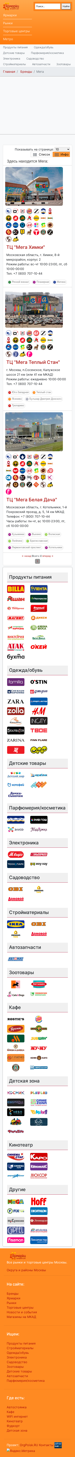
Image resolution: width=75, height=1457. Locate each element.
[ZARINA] (50, 232)
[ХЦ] (15, 749)
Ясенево (17, 398)
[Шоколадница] (50, 225)
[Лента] (38, 589)
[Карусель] (15, 627)
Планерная (43, 281)
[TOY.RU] (36, 485)
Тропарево (18, 405)
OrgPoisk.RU (29, 1445)
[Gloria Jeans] (36, 333)
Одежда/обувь (43, 47)
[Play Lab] (38, 1093)
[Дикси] (38, 618)
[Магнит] (15, 618)
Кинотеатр (15, 1421)
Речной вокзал (20, 281)
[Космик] (50, 478)
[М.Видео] (15, 218)
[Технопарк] (22, 225)
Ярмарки (10, 15)
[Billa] (15, 589)
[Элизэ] (15, 829)
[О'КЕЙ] (38, 647)
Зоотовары (63, 64)
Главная (9, 71)
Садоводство (35, 58)
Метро (8, 39)
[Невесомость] (38, 1122)
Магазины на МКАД (21, 1317)
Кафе (10, 1412)
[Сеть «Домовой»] (15, 899)
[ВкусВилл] (38, 637)
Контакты (46, 1445)
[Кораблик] (38, 775)
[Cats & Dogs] (15, 994)
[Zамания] (38, 1112)
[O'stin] (15, 211)
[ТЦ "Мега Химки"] (34, 186)
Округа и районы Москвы (26, 1270)
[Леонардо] (36, 478)
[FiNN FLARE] (9, 239)
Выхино (36, 534)
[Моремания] (38, 1067)
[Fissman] (29, 354)
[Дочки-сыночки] (15, 794)
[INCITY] (38, 720)
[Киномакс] (38, 1166)
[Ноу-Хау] (22, 232)
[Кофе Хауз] (15, 485)
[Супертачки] (15, 239)
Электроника (11, 58)
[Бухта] (15, 657)
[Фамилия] (15, 682)
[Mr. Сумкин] (29, 478)
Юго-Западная (20, 392)
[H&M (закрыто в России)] (29, 225)
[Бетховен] (29, 232)
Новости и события (22, 1312)
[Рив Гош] (36, 225)
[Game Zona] (38, 1102)
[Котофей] (15, 784)
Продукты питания (15, 47)
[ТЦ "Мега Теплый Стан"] (34, 308)
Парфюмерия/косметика (47, 52)
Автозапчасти (41, 64)
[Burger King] (29, 211)
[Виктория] (15, 637)
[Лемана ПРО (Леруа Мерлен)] (38, 889)
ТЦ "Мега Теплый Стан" (33, 362)
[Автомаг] (50, 471)
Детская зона (17, 1430)
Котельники (55, 547)
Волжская (54, 534)
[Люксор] (38, 1176)
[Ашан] (29, 218)
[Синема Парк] (9, 211)
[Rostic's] (22, 211)
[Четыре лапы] (15, 984)
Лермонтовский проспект (26, 547)
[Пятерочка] (15, 608)
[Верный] (38, 608)
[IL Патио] (9, 232)
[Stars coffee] (43, 232)
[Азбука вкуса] (38, 627)
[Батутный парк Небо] (15, 1112)
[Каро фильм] (38, 1156)
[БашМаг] (15, 720)
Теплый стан (43, 392)
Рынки (8, 23)
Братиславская (39, 541)
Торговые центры (16, 31)
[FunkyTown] (15, 1131)
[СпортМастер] (9, 225)
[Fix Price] (15, 1211)
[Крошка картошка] (9, 218)
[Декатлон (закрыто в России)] (9, 478)
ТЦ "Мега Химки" (25, 247)
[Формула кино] (15, 1176)
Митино (61, 281)
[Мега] (50, 218)
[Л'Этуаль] (43, 211)
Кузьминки (18, 534)
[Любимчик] (38, 994)
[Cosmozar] (15, 1102)
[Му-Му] (38, 1048)
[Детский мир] (15, 225)
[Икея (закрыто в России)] (36, 218)
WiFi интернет (17, 1416)
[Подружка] (38, 829)
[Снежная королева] (22, 457)
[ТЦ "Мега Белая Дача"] (34, 431)
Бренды (26, 71)
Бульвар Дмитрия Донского (45, 398)
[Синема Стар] (15, 1156)
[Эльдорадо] (38, 854)
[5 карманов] (15, 232)
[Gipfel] (15, 354)
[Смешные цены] (38, 749)
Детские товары (14, 52)
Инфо (65, 154)
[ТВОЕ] (36, 232)
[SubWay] (43, 225)
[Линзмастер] (38, 1240)
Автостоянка (17, 1407)
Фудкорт (13, 1426)
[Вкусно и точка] (22, 218)
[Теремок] (50, 211)
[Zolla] (15, 711)
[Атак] (15, 647)
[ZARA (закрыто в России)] (36, 211)
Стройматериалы (14, 64)
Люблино (17, 541)
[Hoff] (15, 471)
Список (44, 154)
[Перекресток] (38, 598)
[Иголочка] (38, 1230)
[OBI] (43, 218)
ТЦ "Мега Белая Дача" (31, 499)
